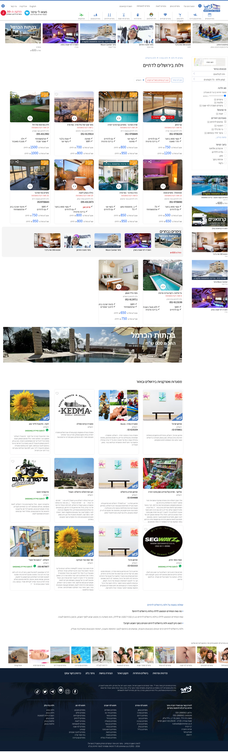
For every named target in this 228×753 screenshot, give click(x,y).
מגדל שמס (224, 284)
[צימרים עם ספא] (39, 662)
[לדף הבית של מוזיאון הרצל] (118, 556)
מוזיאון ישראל (177, 423)
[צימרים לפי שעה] (186, 662)
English (33, 6)
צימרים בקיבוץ (95, 18)
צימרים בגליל (143, 729)
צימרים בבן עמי (110, 723)
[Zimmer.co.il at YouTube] (60, 687)
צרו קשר (14, 6)
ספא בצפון (50, 718)
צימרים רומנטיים (207, 665)
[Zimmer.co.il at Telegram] (52, 690)
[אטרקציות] (81, 16)
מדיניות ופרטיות (160, 673)
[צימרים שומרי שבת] (144, 662)
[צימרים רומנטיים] (207, 662)
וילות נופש (50, 710)
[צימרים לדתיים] (109, 16)
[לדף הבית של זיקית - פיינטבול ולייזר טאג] (29, 420)
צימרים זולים (80, 712)
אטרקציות (81, 18)
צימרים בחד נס (110, 712)
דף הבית (188, 726)
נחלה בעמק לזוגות (86, 192)
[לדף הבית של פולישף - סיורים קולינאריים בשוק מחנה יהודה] (162, 488)
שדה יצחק (80, 199)
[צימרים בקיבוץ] (95, 16)
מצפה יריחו (124, 131)
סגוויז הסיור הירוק (175, 559)
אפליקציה (23, 6)
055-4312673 (87, 202)
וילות (173, 58)
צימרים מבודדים (60, 665)
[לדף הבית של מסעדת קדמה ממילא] (73, 420)
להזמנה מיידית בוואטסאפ (35, 430)
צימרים (180, 58)
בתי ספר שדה (80, 734)
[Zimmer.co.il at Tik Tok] (37, 690)
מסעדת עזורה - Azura (128, 423)
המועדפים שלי (189, 6)
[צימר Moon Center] (98, 24)
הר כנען (225, 200)
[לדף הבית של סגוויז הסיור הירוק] (162, 556)
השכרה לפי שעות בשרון (69, 44)
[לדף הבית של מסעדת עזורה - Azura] (118, 420)
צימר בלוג (90, 673)
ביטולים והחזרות (140, 673)
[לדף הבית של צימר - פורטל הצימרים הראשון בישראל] (186, 692)
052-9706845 (131, 134)
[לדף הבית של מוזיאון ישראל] (162, 420)
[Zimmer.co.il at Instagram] (67, 690)
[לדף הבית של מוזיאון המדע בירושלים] (118, 488)
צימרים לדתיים (109, 18)
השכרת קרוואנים (126, 6)
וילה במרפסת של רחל (40, 124)
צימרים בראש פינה (109, 729)
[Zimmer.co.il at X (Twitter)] (45, 690)
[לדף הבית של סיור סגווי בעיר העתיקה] (73, 556)
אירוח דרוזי (137, 18)
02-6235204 (133, 429)
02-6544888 (133, 497)
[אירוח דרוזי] (138, 16)
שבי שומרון (36, 131)
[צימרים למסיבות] (123, 662)
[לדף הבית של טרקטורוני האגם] (29, 488)
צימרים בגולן (143, 726)
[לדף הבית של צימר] (212, 11)
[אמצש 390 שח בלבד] (173, 24)
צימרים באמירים (110, 710)
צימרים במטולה (110, 721)
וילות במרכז (163, 58)
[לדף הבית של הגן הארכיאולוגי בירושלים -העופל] (73, 488)
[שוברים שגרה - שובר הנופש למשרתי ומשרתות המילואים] (151, 16)
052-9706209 (176, 134)
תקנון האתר (122, 673)
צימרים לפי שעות (123, 18)
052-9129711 (131, 299)
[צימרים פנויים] (210, 16)
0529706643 (43, 202)
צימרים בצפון (175, 6)
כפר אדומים (80, 131)
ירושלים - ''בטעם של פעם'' (38, 559)
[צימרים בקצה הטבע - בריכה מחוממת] (210, 194)
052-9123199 (176, 302)
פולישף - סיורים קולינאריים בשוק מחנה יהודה (165, 491)
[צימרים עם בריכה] (195, 16)
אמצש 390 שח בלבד (183, 44)
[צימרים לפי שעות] (124, 16)
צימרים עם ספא (39, 665)
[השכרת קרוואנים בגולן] (210, 225)
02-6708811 (177, 429)
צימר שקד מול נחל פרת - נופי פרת (80, 124)
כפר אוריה (169, 131)
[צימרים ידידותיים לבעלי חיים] (102, 662)
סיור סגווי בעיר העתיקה (84, 559)
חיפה (226, 256)
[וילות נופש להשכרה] (180, 16)
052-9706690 (176, 202)
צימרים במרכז (142, 712)
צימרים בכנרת (142, 723)
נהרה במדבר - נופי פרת (128, 192)
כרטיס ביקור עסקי (72, 673)
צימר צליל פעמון (131, 293)
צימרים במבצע (79, 710)
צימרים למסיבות (123, 665)
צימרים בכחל (111, 718)
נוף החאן (178, 124)
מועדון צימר (187, 732)
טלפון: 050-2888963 (183, 712)
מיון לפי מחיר (177, 80)
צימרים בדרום (142, 715)
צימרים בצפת (111, 726)
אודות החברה (186, 729)
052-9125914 (87, 134)
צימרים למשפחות (143, 6)
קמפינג (82, 729)
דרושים (189, 734)
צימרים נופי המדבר (42, 192)
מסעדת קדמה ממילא (85, 423)
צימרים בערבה (142, 721)
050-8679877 (43, 566)
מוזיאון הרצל (132, 559)
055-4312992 (43, 134)
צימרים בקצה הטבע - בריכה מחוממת (214, 197)
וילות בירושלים (150, 58)
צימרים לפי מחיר (165, 665)
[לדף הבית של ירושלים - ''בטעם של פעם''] (29, 556)
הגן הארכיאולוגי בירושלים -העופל (80, 491)
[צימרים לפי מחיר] (165, 662)
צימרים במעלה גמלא (108, 737)
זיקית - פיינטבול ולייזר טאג (39, 423)
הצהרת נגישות (106, 673)
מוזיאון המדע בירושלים (129, 491)
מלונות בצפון (49, 723)
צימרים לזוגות (161, 6)
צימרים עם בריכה (195, 18)
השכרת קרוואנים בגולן (219, 228)
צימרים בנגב (143, 718)
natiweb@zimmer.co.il (182, 723)
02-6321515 (133, 565)
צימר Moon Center (108, 44)
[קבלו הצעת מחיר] (34, 15)
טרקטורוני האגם (43, 491)
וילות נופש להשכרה (180, 19)
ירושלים (125, 296)
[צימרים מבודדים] (60, 662)
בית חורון (170, 299)
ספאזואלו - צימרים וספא (172, 192)
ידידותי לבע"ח (102, 665)
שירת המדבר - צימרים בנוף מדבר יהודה (122, 124)
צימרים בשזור (111, 715)
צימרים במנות (111, 734)
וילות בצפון (50, 712)
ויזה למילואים (151, 18)
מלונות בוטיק (49, 721)
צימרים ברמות (111, 732)
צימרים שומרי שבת (144, 665)
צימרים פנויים (209, 18)
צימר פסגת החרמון (146, 44)
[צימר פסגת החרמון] (135, 24)
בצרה (226, 312)
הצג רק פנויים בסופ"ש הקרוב (158, 80)
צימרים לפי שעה (186, 665)
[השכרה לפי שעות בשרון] (60, 24)
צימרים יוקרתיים (165, 18)
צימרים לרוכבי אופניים (77, 732)
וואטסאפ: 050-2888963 (182, 715)
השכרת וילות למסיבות (45, 715)
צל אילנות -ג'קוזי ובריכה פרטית (170, 293)
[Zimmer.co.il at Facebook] (75, 690)
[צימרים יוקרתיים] (165, 16)
